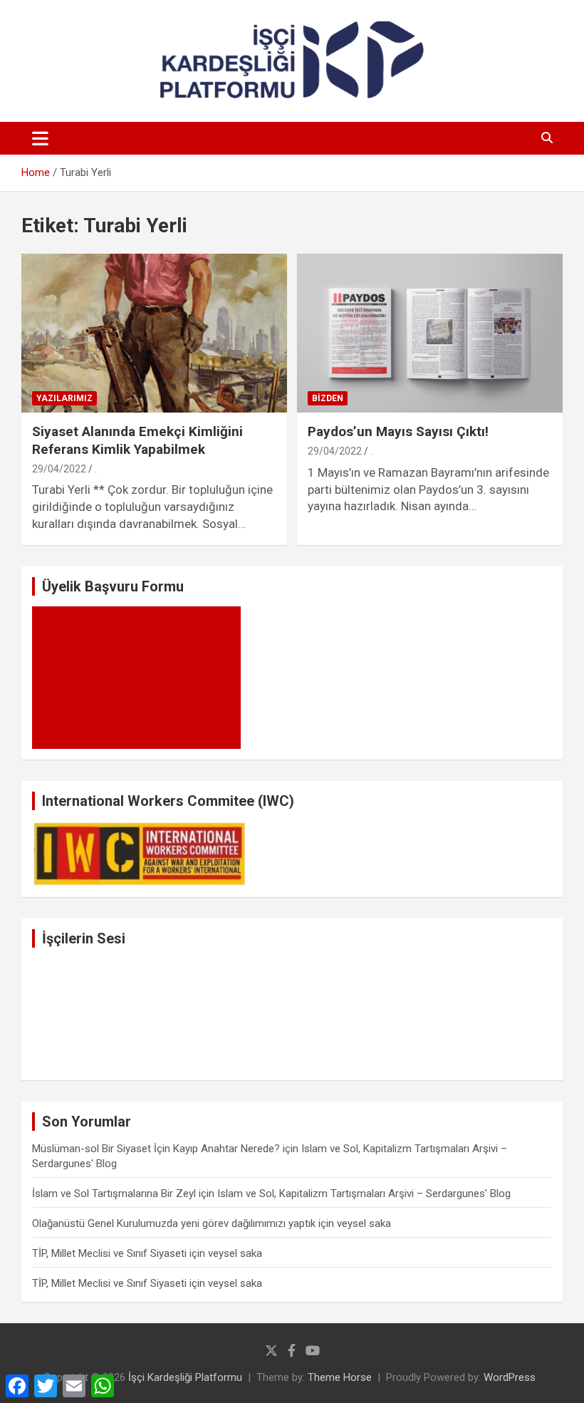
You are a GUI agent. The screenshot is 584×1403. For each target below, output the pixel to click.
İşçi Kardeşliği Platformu (185, 1377)
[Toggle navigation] (40, 138)
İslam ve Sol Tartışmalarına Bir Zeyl (114, 1193)
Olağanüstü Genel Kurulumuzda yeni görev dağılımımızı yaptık (174, 1223)
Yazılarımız (64, 398)
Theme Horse (340, 1377)
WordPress (510, 1377)
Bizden (327, 398)
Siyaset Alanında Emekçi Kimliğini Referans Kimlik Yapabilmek (137, 440)
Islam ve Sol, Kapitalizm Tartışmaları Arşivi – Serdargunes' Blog (364, 1193)
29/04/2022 (59, 469)
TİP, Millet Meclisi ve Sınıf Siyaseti (109, 1253)
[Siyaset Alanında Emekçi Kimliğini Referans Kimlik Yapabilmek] (154, 333)
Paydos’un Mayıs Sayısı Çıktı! (398, 431)
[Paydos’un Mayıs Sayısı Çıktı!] (429, 333)
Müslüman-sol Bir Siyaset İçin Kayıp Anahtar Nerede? (156, 1148)
